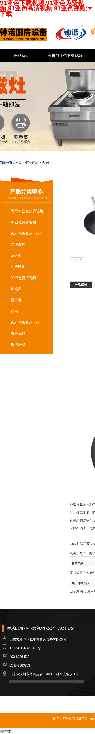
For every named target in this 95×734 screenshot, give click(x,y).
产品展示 (32, 162)
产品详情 (80, 285)
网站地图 (6, 731)
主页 (18, 162)
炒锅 (46, 162)
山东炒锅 (76, 591)
